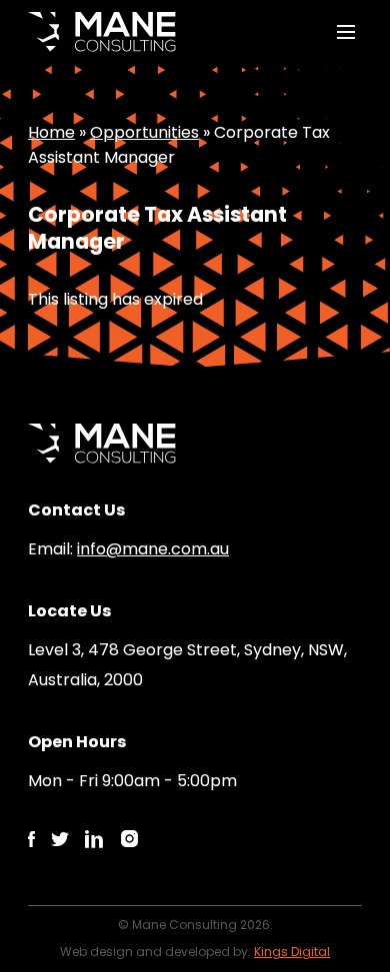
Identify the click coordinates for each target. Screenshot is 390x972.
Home (51, 132)
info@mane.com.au (153, 548)
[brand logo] (102, 32)
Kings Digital (292, 951)
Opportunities (144, 132)
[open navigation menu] (346, 32)
